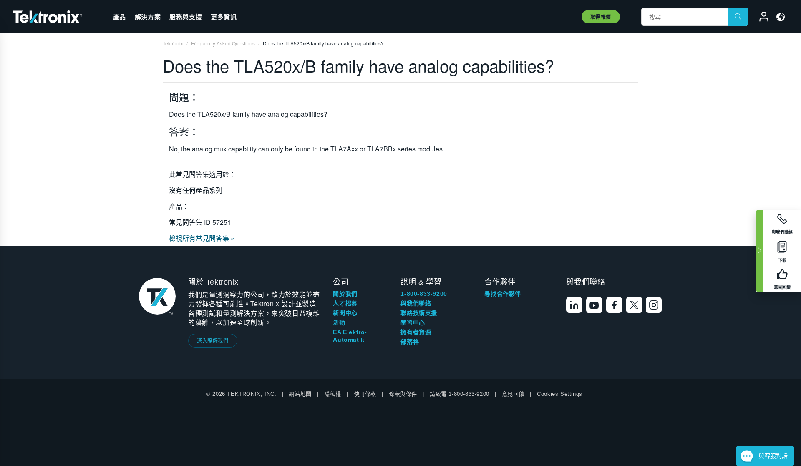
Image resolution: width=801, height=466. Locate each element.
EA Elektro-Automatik (350, 336)
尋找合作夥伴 (502, 293)
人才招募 (345, 303)
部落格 (409, 341)
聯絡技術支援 (418, 313)
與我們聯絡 (415, 303)
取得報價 (600, 16)
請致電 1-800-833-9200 (459, 394)
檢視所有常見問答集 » (201, 238)
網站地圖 (300, 394)
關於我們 (345, 293)
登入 (760, 18)
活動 (339, 322)
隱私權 (332, 394)
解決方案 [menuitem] (148, 16)
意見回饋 (513, 394)
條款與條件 (403, 394)
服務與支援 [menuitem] (185, 16)
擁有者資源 (415, 332)
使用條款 (365, 394)
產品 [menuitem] (119, 16)
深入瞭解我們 (213, 340)
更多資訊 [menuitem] (224, 16)
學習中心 (412, 322)
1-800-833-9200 (423, 293)
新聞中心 (345, 313)
